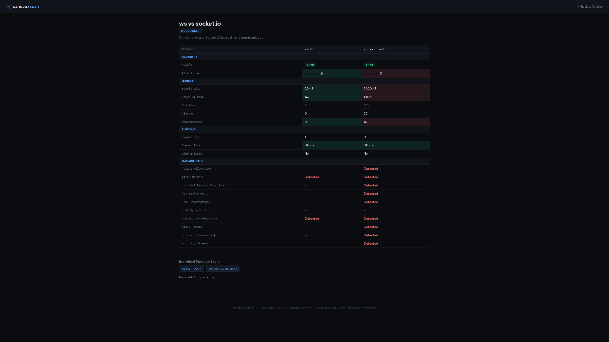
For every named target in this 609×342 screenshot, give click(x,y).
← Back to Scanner (591, 6)
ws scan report (191, 268)
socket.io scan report (223, 268)
